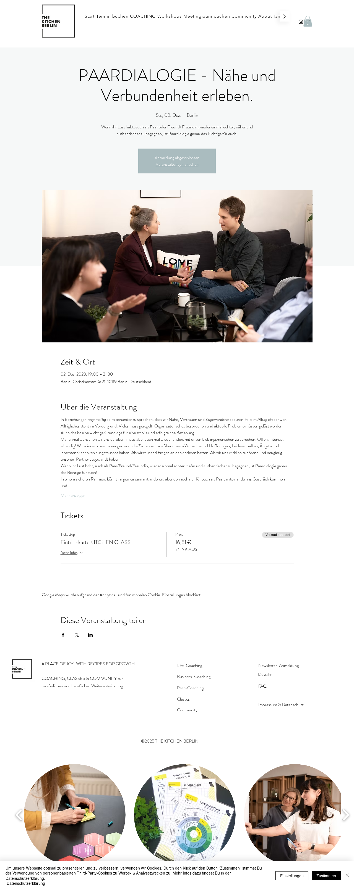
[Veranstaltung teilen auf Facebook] (63, 635)
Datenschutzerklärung (26, 883)
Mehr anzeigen (73, 495)
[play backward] (19, 814)
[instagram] (301, 22)
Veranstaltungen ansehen (177, 164)
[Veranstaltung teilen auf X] (76, 635)
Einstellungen (292, 875)
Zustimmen (326, 875)
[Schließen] (347, 875)
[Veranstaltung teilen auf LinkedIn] (90, 635)
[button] (307, 21)
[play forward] (345, 814)
